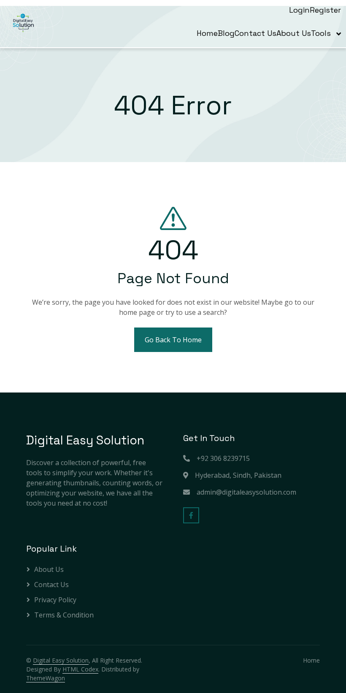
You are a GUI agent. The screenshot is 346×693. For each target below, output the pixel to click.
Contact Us (255, 33)
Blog (226, 33)
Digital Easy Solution (61, 660)
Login (299, 10)
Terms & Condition (64, 615)
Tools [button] (322, 33)
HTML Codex (80, 669)
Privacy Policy (55, 599)
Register (325, 10)
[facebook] (191, 515)
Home (207, 33)
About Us (293, 33)
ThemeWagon (45, 678)
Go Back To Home (173, 339)
